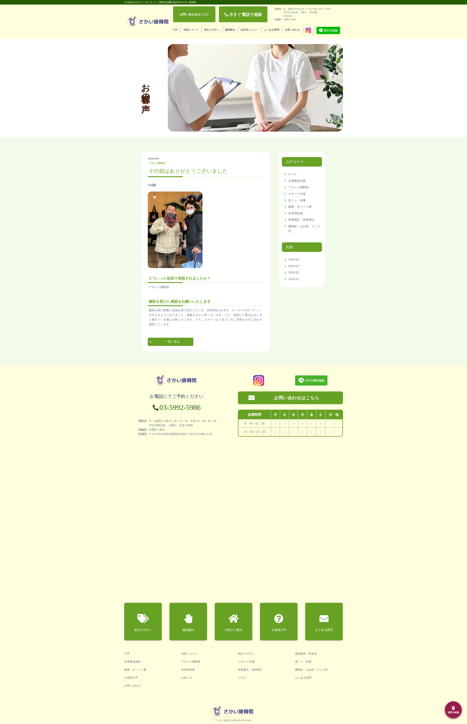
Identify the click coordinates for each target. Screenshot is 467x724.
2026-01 (293, 279)
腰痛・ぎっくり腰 (300, 206)
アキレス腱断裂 (298, 187)
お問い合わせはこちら (194, 14)
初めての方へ (211, 29)
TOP (175, 29)
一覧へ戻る (172, 341)
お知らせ (186, 677)
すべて (292, 174)
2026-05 (293, 259)
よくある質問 (271, 29)
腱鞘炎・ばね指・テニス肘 (311, 669)
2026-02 (293, 272)
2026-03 (293, 266)
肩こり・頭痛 (297, 200)
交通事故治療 (297, 180)
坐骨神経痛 (295, 213)
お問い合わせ (292, 29)
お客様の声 (131, 677)
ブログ (242, 677)
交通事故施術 (132, 661)
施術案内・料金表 (306, 653)
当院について (191, 29)
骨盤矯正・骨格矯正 (301, 219)
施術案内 (230, 29)
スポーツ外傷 (297, 193)
